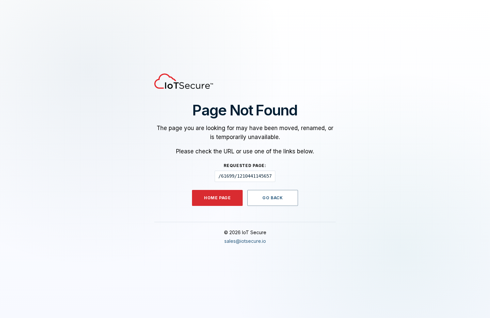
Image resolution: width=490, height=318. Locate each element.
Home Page (217, 197)
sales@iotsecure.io (245, 241)
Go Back (272, 197)
